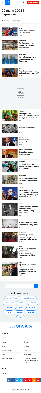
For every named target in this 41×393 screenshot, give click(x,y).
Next (3, 346)
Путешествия (6, 350)
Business (4, 342)
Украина (32, 307)
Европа (4, 338)
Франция (30, 312)
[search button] (36, 286)
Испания (33, 303)
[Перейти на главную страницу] (7, 2)
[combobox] (20, 286)
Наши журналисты (8, 358)
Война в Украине (28, 298)
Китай (19, 312)
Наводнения (9, 303)
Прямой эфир (33, 2)
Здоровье (9, 307)
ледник (21, 303)
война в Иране (12, 298)
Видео (4, 354)
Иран (20, 317)
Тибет (9, 312)
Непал (21, 307)
